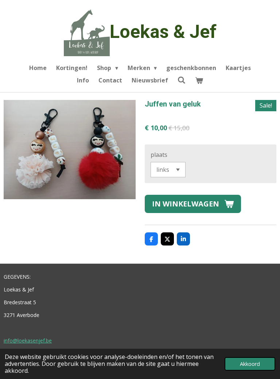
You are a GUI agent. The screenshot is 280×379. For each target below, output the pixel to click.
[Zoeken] (181, 80)
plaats (159, 155)
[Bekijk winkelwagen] (199, 80)
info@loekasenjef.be (28, 340)
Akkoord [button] (250, 363)
